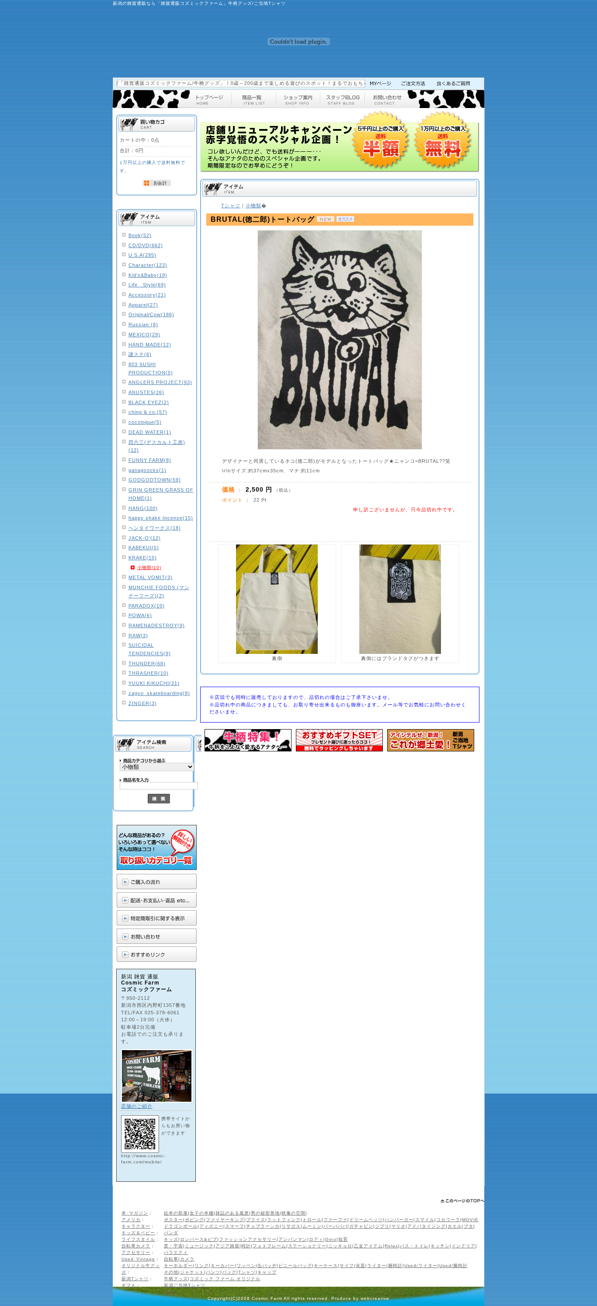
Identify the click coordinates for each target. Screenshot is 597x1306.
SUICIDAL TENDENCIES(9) (149, 649)
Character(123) (147, 265)
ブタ (468, 1226)
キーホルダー (178, 1265)
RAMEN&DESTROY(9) (156, 625)
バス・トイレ (414, 1245)
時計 (246, 1245)
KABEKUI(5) (143, 547)
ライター (376, 1265)
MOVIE (470, 1219)
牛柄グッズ (176, 1278)
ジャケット (192, 1272)
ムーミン (312, 1226)
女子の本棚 (202, 1213)
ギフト (128, 1285)
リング (201, 1265)
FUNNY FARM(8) (149, 460)
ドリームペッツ (366, 1219)
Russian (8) (143, 324)
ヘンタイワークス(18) (154, 528)
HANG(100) (143, 508)
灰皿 (360, 1265)
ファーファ (335, 1219)
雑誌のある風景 (232, 1213)
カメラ (187, 1259)
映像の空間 (293, 1213)
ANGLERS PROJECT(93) (160, 382)
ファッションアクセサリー (248, 1239)
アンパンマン (292, 1239)
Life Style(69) (147, 284)
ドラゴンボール (181, 1226)
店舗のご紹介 (137, 1106)
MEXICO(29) (144, 334)
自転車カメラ (135, 1245)
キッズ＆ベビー (138, 1232)
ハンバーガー (399, 1219)
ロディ (316, 1239)
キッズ (171, 1239)
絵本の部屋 (176, 1213)
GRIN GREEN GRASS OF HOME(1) (161, 494)
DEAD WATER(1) (149, 432)
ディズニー (211, 1226)
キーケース (326, 1265)
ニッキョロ (340, 1245)
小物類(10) (149, 567)
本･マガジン (134, 1213)
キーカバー (223, 1265)
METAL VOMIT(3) (150, 577)
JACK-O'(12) (144, 538)
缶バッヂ (267, 1265)
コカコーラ (448, 1219)
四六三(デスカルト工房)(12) (156, 446)
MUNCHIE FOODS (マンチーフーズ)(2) (159, 591)
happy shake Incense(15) (160, 517)
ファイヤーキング (225, 1219)
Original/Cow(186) (151, 314)
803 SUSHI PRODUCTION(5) (150, 368)
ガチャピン (361, 1226)
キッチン (440, 1245)
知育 (343, 1239)
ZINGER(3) (142, 703)
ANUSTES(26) (146, 392)
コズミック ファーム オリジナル (225, 1278)
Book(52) (140, 235)
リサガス (291, 1226)
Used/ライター (420, 1265)
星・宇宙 (173, 1245)
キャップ (267, 1272)
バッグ (229, 1272)
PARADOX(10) (146, 605)
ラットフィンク (284, 1219)
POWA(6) (140, 615)
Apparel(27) (143, 304)
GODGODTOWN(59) (154, 479)
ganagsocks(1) (147, 470)
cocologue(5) (145, 422)
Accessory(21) (147, 294)
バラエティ (176, 1252)
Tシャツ (247, 1272)
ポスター (173, 1219)
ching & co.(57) (147, 412)
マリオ (398, 1226)
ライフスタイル (138, 1239)
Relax (391, 1245)
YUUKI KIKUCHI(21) (154, 683)
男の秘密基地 (265, 1213)
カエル (455, 1226)
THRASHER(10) (148, 673)
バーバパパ (335, 1226)
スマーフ (234, 1226)
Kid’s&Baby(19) (147, 275)
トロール (312, 1219)
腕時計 (395, 1265)
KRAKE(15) (142, 557)
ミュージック (199, 1245)
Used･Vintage (138, 1259)
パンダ (171, 1232)
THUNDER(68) (147, 663)
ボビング (194, 1219)
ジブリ (382, 1226)
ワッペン (246, 1265)
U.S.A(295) (142, 255)
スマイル (424, 1219)
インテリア (463, 1245)
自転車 (171, 1259)
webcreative (375, 1298)
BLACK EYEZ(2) (148, 402)
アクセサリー (135, 1252)
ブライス (255, 1219)
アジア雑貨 (227, 1245)
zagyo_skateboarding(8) (159, 693)
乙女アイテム (368, 1245)
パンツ (213, 1272)
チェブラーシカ (263, 1226)
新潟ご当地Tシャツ (184, 1285)
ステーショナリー (307, 1245)
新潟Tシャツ (135, 1278)
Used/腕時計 (453, 1265)
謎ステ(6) (140, 354)
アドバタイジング (426, 1226)
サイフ (347, 1265)
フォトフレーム (269, 1245)
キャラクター (135, 1226)
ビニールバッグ (295, 1265)
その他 (171, 1272)
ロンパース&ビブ (198, 1239)
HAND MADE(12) (149, 344)
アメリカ (131, 1219)
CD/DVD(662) (145, 245)
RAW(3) (138, 635)
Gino (331, 1239)
